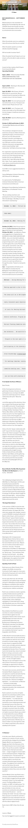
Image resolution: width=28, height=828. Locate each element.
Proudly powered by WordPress (10, 824)
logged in (11, 816)
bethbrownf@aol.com (10, 165)
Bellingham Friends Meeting (12, 3)
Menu (14, 12)
